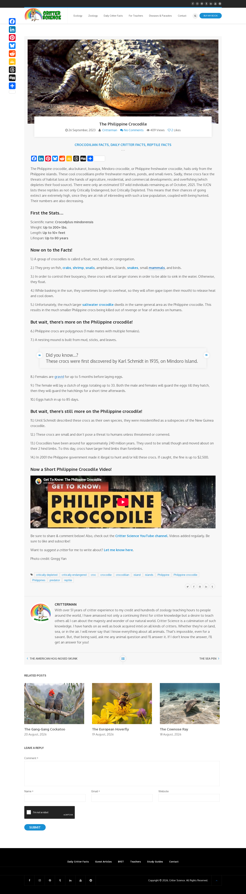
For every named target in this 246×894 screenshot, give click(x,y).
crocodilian (122, 574)
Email (95, 791)
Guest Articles (103, 861)
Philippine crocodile (185, 574)
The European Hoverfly (110, 729)
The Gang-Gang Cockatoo (44, 729)
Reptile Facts (159, 144)
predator (55, 580)
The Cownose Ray (174, 729)
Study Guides (155, 861)
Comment (31, 758)
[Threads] (12, 70)
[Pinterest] (12, 38)
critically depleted (46, 574)
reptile (68, 580)
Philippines (38, 580)
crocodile (106, 574)
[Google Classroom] (12, 62)
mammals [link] (157, 267)
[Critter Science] (43, 15)
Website (163, 791)
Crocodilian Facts (92, 144)
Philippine (163, 574)
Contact (174, 861)
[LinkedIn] (12, 29)
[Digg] (12, 78)
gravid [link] (59, 376)
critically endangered (74, 574)
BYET (121, 861)
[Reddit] (12, 54)
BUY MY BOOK (211, 15)
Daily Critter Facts (127, 144)
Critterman (109, 130)
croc (93, 574)
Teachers (135, 861)
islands (149, 574)
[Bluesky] (12, 46)
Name (28, 791)
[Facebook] (12, 21)
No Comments (134, 130)
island (137, 574)
